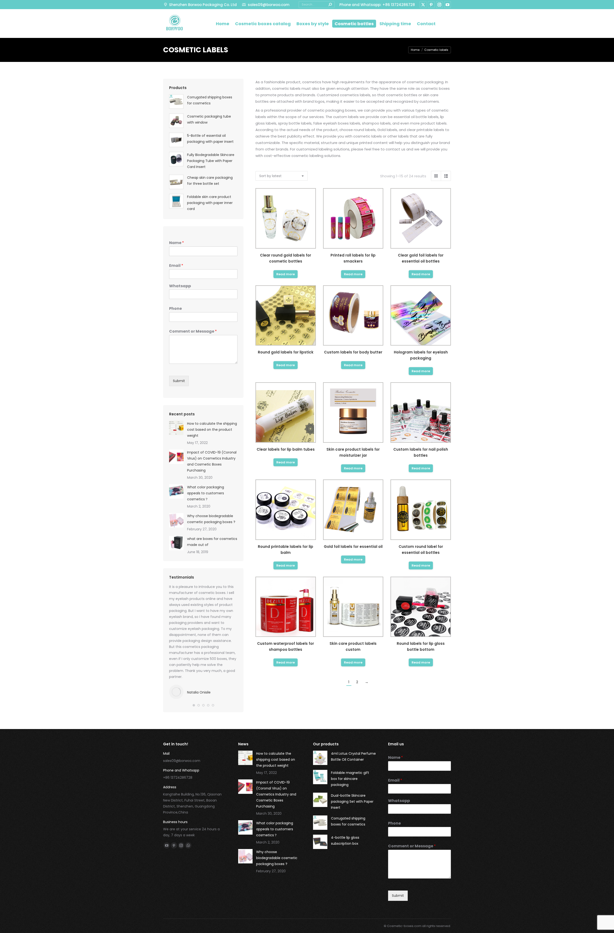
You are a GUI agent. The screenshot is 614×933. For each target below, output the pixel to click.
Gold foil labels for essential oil (353, 546)
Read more (285, 274)
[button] (194, 705)
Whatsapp (180, 286)
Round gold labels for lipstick (285, 352)
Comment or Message (193, 331)
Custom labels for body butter (353, 352)
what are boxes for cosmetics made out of (212, 541)
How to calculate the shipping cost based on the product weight (212, 429)
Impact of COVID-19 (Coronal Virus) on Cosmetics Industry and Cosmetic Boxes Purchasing (211, 461)
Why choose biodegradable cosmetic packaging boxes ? (211, 519)
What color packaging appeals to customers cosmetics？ (205, 493)
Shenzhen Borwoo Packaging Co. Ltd (203, 4)
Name (176, 242)
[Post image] (176, 428)
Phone (175, 308)
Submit (179, 380)
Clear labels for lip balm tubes (286, 449)
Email (176, 265)
